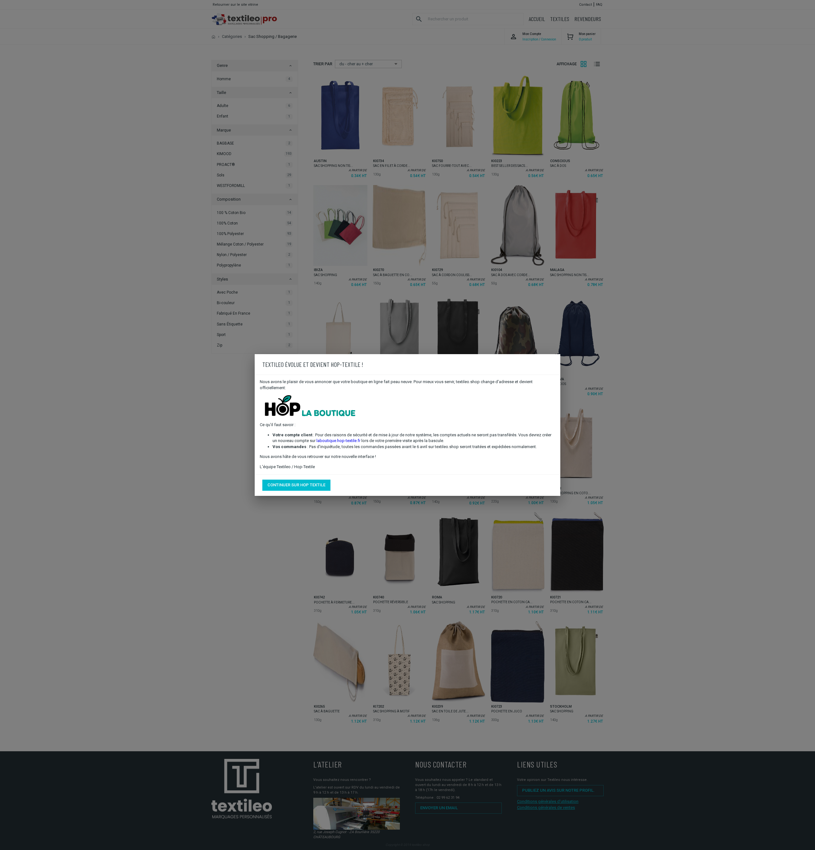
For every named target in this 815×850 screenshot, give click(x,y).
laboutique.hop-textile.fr (338, 440)
